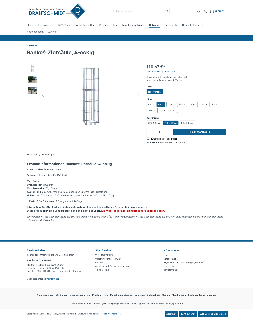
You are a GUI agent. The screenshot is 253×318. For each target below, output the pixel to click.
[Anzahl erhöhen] (169, 132)
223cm (162, 110)
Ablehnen (171, 314)
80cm (161, 104)
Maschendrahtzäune (121, 295)
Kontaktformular (51, 279)
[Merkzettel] (198, 11)
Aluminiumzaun (45, 295)
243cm (173, 110)
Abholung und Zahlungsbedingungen (113, 266)
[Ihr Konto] (205, 11)
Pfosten (96, 295)
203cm (151, 110)
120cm (182, 104)
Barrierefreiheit (171, 269)
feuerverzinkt (154, 92)
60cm (151, 104)
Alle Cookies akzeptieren (213, 314)
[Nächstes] (138, 95)
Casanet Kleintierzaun (174, 295)
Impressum (169, 266)
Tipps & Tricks (102, 269)
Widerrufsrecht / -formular (107, 259)
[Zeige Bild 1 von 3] (86, 124)
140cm (193, 104)
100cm (171, 104)
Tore (105, 295)
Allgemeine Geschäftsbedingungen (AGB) (184, 262)
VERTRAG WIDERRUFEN (106, 255)
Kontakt (99, 262)
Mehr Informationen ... (111, 314)
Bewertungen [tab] (48, 154)
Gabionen (140, 295)
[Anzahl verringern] (150, 132)
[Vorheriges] (43, 95)
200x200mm (154, 123)
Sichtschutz (153, 295)
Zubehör (211, 295)
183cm (214, 104)
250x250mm (171, 123)
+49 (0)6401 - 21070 (39, 260)
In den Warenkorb (199, 131)
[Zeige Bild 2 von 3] (90, 124)
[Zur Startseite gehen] (56, 11)
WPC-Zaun (61, 295)
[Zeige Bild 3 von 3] (95, 124)
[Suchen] (166, 11)
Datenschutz (170, 259)
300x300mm (187, 123)
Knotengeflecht (196, 295)
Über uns (168, 255)
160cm (203, 104)
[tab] (33, 154)
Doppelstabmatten (80, 295)
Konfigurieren (188, 314)
